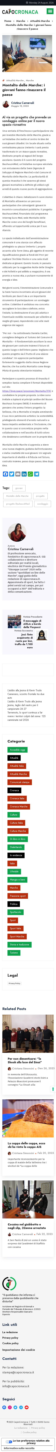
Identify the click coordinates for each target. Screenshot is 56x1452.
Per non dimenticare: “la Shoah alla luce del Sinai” (25, 1060)
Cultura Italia (16, 823)
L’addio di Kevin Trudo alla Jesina (24, 701)
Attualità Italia (17, 766)
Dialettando (16, 847)
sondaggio (42, 504)
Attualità (14, 758)
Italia (12, 863)
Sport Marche (17, 936)
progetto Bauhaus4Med (18, 504)
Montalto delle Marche (17, 496)
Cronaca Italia (17, 798)
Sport (13, 920)
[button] (50, 11)
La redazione (10, 1332)
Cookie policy (10, 1343)
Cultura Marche (18, 831)
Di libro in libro (17, 839)
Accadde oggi (17, 750)
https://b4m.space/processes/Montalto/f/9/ (26, 391)
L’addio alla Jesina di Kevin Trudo (24, 690)
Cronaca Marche (19, 806)
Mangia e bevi (17, 879)
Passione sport (18, 896)
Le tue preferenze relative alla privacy (31, 1442)
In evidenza (16, 855)
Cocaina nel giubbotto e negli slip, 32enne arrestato (27, 1226)
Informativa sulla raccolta (19, 1448)
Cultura (13, 814)
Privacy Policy (14, 983)
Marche (30, 80)
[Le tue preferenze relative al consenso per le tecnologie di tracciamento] (53, 1089)
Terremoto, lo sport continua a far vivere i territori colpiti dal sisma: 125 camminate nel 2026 (26, 716)
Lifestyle (14, 871)
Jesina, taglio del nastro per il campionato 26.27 (22, 707)
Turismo (14, 952)
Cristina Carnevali (22, 103)
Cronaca (14, 790)
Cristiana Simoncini (23, 1068)
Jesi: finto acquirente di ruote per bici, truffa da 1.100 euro (24, 641)
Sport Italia (15, 928)
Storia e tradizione (19, 944)
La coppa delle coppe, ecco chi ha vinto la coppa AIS (26, 1145)
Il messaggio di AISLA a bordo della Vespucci (32, 624)
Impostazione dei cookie (18, 1350)
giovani (19, 488)
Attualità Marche (15, 80)
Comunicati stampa (19, 782)
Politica (13, 904)
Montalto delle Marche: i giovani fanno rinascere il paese (24, 89)
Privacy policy (10, 1338)
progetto (40, 496)
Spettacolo (15, 912)
